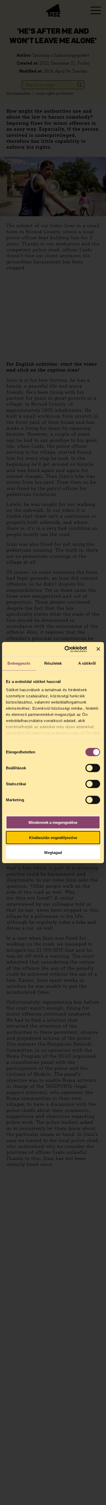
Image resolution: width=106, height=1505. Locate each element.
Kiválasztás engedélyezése (53, 837)
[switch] (92, 768)
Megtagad (53, 852)
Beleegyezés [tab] (18, 663)
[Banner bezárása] (98, 649)
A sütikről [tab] (87, 663)
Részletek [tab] (53, 663)
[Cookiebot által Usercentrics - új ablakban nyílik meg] (65, 649)
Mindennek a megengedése (53, 822)
